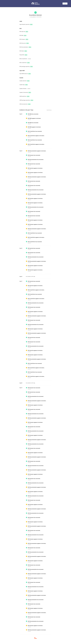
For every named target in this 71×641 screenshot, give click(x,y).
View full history (49, 110)
